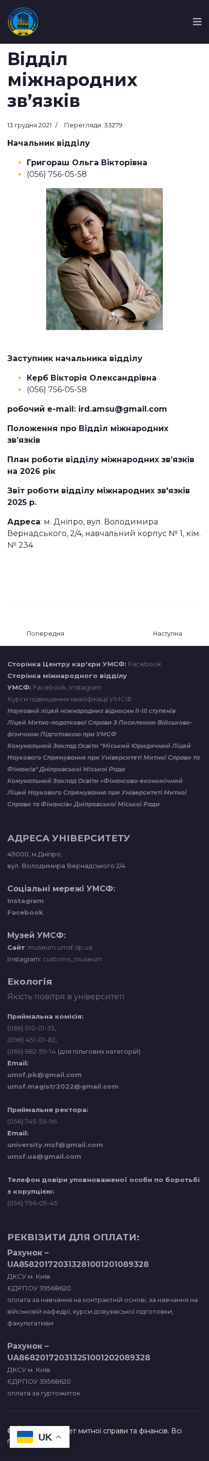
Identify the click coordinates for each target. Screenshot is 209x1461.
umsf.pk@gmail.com (44, 1074)
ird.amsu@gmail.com (122, 409)
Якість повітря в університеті (65, 996)
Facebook (144, 664)
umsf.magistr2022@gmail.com (63, 1086)
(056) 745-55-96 (32, 1121)
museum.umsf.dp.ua (59, 947)
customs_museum (72, 959)
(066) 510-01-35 (31, 1028)
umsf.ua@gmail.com (44, 1156)
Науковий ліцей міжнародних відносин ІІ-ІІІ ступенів (91, 710)
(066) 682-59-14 (31, 1051)
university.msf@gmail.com (55, 1144)
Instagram (85, 687)
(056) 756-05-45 (32, 1203)
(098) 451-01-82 (31, 1040)
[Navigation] (197, 22)
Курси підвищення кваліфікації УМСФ (69, 699)
